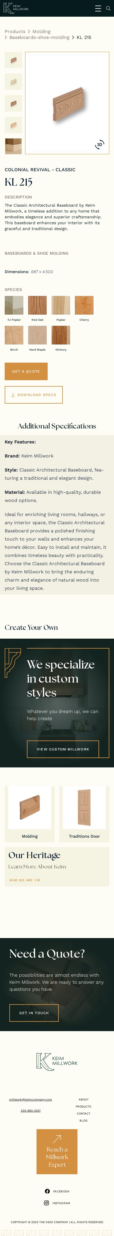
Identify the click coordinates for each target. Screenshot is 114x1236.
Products (15, 31)
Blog (83, 1120)
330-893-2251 (31, 1110)
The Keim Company (53, 1222)
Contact (83, 1113)
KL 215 (84, 37)
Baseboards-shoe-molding (39, 37)
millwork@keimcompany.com (30, 1099)
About (84, 1099)
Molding (41, 31)
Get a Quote (26, 371)
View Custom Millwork (63, 749)
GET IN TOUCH (34, 1012)
